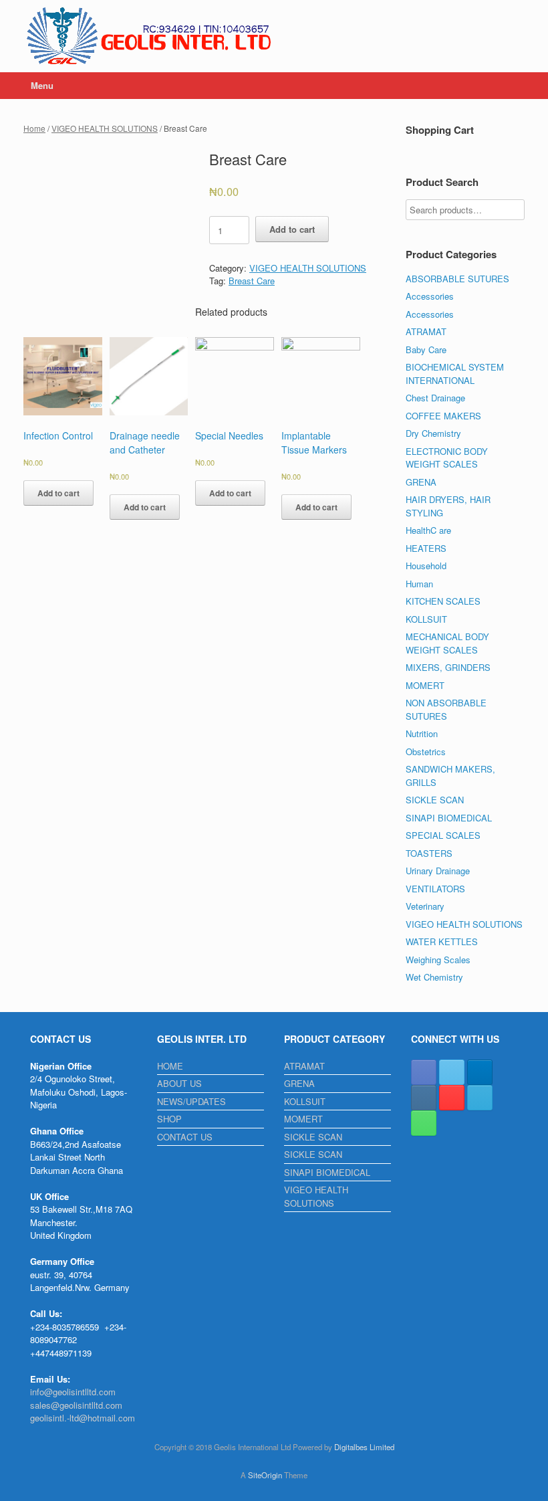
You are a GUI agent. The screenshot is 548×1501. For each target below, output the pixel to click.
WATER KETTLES (442, 941)
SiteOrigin (265, 1475)
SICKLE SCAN (435, 799)
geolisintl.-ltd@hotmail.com (82, 1417)
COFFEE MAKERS (443, 415)
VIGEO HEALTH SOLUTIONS (104, 128)
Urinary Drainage (438, 870)
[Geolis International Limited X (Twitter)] (451, 1072)
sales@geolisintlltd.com (76, 1405)
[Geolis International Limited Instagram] (423, 1097)
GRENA (421, 482)
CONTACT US (185, 1136)
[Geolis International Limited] (150, 36)
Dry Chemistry (433, 433)
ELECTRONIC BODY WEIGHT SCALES (447, 458)
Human (419, 583)
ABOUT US (179, 1083)
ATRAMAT (426, 331)
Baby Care (426, 349)
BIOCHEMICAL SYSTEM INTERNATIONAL (455, 374)
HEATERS (426, 548)
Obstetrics (426, 751)
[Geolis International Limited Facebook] (423, 1072)
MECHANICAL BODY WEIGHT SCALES (447, 643)
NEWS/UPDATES (191, 1101)
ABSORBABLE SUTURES (457, 278)
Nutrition (422, 733)
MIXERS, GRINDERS (448, 667)
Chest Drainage (435, 397)
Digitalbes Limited (364, 1446)
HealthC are (428, 530)
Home (34, 128)
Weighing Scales (438, 959)
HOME (170, 1066)
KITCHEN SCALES (443, 601)
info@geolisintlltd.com (73, 1391)
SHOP (169, 1118)
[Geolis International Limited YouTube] (451, 1097)
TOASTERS (429, 853)
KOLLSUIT (426, 619)
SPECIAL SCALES (443, 835)
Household (426, 565)
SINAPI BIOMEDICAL (449, 817)
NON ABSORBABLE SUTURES (446, 709)
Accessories (430, 296)
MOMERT (425, 685)
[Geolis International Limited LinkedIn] (480, 1072)
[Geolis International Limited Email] (480, 1097)
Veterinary (425, 906)
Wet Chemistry (434, 977)
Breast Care (252, 280)
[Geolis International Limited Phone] (423, 1123)
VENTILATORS (435, 888)
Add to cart (292, 229)
